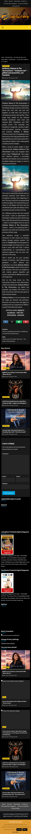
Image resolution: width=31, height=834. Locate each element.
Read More (15, 832)
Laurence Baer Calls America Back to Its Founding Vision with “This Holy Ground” (14, 431)
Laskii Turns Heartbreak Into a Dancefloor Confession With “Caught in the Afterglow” (14, 402)
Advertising (17, 1)
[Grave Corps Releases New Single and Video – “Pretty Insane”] (15, 689)
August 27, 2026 (13, 376)
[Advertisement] (15, 42)
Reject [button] (24, 829)
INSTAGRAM (11, 315)
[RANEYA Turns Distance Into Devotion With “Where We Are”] (15, 360)
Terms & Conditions (23, 3)
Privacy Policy (16, 6)
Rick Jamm (6, 78)
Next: (14, 339)
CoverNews (16, 816)
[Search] (29, 27)
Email (18, 476)
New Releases (6, 66)
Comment (5, 453)
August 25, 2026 (14, 405)
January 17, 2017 (14, 78)
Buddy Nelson (7, 405)
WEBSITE (21, 310)
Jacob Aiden (6, 434)
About (6, 1)
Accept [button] (19, 829)
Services (11, 1)
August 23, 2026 (14, 434)
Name (4, 476)
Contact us (24, 1)
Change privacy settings (8, 643)
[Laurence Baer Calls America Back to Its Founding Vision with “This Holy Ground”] (15, 418)
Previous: (15, 331)
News (4, 697)
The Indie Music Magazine (10, 3)
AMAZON (20, 315)
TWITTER (19, 313)
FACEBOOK (11, 313)
